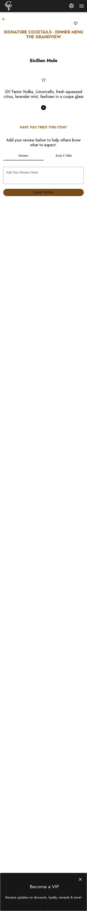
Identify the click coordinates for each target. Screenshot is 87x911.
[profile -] (71, 5)
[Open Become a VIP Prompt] (43, 905)
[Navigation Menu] (81, 6)
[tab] (23, 155)
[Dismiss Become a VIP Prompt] (80, 879)
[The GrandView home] (21, 6)
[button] (5, 19)
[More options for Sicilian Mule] (76, 23)
